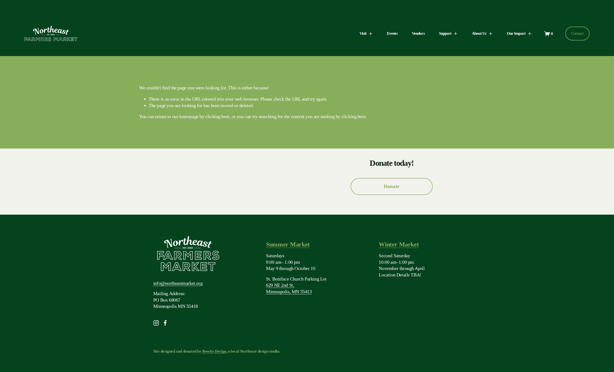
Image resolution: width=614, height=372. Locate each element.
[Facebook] (165, 323)
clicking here (217, 116)
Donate (391, 186)
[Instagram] (156, 323)
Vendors (418, 33)
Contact (577, 33)
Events (392, 33)
